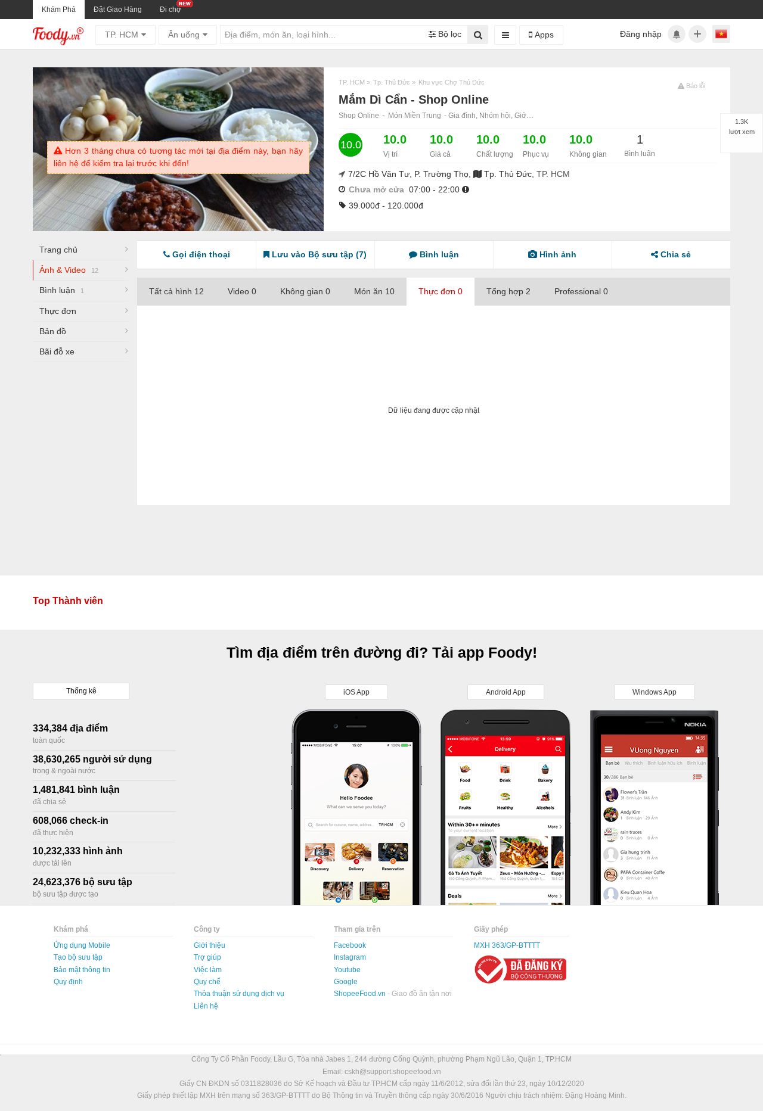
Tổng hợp (508, 291)
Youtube (347, 970)
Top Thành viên (68, 601)
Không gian (305, 291)
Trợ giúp (207, 957)
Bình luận (61, 290)
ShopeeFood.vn (360, 993)
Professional (581, 291)
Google (346, 982)
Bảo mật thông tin (82, 970)
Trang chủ (58, 249)
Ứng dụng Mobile (82, 945)
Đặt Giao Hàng (118, 9)
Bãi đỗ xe (57, 351)
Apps (543, 34)
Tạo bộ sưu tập (78, 957)
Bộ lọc (448, 34)
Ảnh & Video (68, 270)
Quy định (68, 982)
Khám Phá (59, 9)
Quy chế (207, 982)
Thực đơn (57, 311)
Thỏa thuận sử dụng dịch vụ (239, 993)
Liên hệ (206, 1006)
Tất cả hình (176, 291)
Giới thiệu (209, 945)
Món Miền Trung (414, 115)
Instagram (350, 957)
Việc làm (208, 970)
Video (242, 291)
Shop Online (359, 115)
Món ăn (374, 291)
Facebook (350, 945)
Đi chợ (170, 9)
